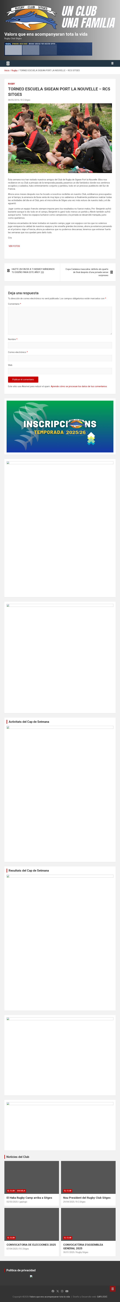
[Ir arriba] (113, 1289)
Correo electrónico (18, 352)
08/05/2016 (13, 100)
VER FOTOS (14, 246)
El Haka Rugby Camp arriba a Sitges (29, 1197)
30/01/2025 (68, 1252)
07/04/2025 (12, 1249)
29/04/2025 (68, 1202)
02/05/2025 (12, 1202)
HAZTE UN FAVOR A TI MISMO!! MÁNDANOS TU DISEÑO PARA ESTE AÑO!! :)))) (33, 271)
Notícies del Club (17, 1157)
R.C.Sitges (25, 100)
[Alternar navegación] (8, 63)
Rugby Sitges (82, 1252)
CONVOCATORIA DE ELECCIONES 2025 (31, 1244)
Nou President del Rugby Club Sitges (86, 1197)
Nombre (12, 339)
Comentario (14, 304)
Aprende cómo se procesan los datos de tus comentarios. (79, 386)
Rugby (11, 84)
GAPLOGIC (102, 1296)
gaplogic (23, 1202)
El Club (11, 1191)
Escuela (21, 1191)
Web (10, 365)
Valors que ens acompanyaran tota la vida (46, 34)
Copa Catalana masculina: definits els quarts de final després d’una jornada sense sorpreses (87, 272)
